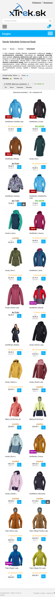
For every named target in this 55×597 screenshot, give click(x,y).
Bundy (12, 49)
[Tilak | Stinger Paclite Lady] (39, 529)
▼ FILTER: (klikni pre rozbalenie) (16, 84)
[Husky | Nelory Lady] (39, 343)
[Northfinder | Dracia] (39, 454)
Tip (6, 87)
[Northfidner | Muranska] (39, 492)
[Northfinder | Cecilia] (39, 120)
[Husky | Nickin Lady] (39, 380)
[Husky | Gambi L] (15, 492)
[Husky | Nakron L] (15, 380)
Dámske (21, 49)
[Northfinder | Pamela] (15, 194)
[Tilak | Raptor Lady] (15, 566)
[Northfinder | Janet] (39, 268)
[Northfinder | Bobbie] (15, 343)
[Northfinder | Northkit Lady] (15, 120)
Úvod (4, 49)
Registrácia (48, 3)
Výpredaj (20, 87)
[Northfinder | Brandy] (39, 306)
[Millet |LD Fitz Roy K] (39, 417)
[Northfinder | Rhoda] (15, 157)
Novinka (29, 87)
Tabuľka (16, 78)
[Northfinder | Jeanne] (39, 231)
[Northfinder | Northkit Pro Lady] (39, 194)
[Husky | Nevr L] (15, 268)
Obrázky (6, 78)
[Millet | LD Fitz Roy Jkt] (15, 417)
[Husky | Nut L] (39, 157)
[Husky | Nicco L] (15, 454)
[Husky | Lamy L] (15, 231)
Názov (15, 75)
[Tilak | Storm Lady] (15, 529)
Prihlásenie (36, 3)
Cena (23, 75)
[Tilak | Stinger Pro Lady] (39, 566)
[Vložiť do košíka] (23, 204)
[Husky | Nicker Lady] (15, 306)
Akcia (12, 87)
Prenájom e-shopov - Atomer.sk (43, 593)
